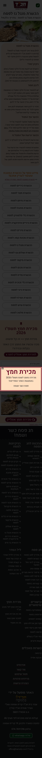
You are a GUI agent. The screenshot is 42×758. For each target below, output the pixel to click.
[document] (21, 379)
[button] (2, 368)
